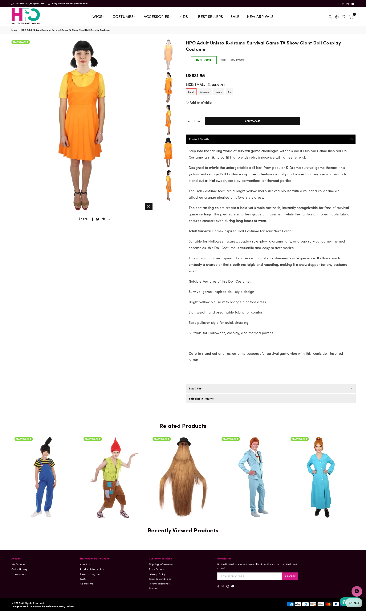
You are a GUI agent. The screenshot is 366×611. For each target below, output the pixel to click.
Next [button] (151, 125)
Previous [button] (13, 125)
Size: (205, 84)
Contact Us (86, 583)
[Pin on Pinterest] (103, 218)
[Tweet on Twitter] (98, 218)
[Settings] (337, 16)
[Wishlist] (343, 16)
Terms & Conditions (160, 578)
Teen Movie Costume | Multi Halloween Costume (45, 471)
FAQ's (83, 578)
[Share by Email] (109, 218)
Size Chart (218, 84)
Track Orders (156, 569)
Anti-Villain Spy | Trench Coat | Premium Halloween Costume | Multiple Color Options (321, 465)
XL (229, 91)
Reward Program (90, 574)
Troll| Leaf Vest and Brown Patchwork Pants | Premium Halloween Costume (114, 471)
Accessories (157, 16)
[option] (82, 125)
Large (218, 91)
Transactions (18, 574)
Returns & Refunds (159, 583)
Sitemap (153, 588)
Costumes (123, 16)
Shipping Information (161, 564)
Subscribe (290, 576)
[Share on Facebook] (92, 218)
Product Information (92, 569)
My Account (18, 564)
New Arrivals (260, 16)
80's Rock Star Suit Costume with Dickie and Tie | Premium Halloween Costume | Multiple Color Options (252, 461)
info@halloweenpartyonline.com (69, 3)
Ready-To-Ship (20, 42)
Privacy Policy (157, 574)
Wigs (97, 16)
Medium (204, 91)
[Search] (330, 16)
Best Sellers (210, 16)
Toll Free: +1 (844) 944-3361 (30, 3)
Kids (184, 16)
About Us (85, 564)
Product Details (199, 139)
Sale (234, 16)
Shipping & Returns (201, 398)
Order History (19, 569)
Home (13, 29)
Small (191, 91)
